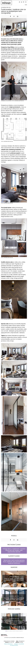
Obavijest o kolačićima (19, 643)
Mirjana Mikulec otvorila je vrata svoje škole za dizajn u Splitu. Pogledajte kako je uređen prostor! (14, 622)
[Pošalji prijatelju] (18, 16)
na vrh (25, 634)
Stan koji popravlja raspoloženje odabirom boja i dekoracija (14, 598)
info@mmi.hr (21, 641)
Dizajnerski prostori (6, 7)
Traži (26, 4)
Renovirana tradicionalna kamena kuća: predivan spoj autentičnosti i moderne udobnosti (14, 561)
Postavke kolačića (14, 645)
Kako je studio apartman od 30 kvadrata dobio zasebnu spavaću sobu (14, 580)
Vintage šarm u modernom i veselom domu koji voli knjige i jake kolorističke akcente (14, 550)
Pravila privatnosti (8, 643)
